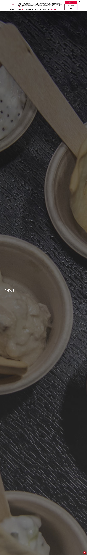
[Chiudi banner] (79, 1)
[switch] (31, 9)
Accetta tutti (71, 2)
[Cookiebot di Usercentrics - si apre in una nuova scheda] (12, 9)
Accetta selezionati (71, 5)
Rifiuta (71, 8)
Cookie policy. (20, 6)
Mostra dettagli (53, 9)
